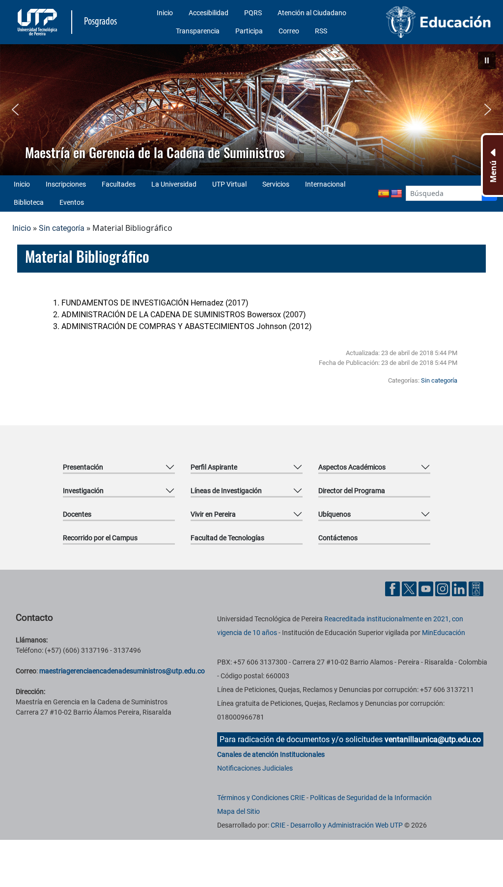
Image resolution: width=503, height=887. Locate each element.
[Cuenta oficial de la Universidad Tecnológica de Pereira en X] (410, 588)
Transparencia (198, 31)
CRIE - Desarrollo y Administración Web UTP (337, 825)
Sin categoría (61, 228)
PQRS (253, 13)
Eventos (71, 202)
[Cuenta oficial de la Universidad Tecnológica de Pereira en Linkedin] (460, 588)
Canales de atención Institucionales (271, 754)
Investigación (83, 491)
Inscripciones (66, 184)
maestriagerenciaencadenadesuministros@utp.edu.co (122, 671)
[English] (396, 194)
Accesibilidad (208, 13)
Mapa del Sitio (238, 811)
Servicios (275, 184)
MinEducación (443, 633)
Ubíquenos (334, 514)
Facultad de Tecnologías (227, 538)
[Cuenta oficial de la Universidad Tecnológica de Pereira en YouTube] (427, 588)
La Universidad (173, 184)
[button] (487, 60)
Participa (249, 31)
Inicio (165, 13)
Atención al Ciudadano (312, 13)
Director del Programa (351, 491)
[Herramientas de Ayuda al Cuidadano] (476, 588)
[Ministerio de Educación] (438, 22)
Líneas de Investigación (226, 491)
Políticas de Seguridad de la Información (371, 798)
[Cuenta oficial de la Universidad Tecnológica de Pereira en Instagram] (443, 588)
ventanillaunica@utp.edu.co (433, 739)
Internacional (325, 184)
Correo (289, 31)
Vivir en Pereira (213, 514)
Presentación (83, 467)
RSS (321, 31)
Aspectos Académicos (352, 467)
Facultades (119, 184)
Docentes (77, 514)
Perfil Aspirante (214, 467)
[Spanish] (384, 194)
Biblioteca (29, 202)
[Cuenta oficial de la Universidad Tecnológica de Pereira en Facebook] (393, 588)
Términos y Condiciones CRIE (261, 798)
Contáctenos (338, 538)
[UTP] (38, 22)
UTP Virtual (229, 184)
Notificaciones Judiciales (255, 768)
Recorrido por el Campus (100, 538)
